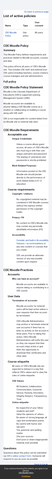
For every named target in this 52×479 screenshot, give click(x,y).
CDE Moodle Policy (26, 473)
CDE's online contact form (19, 456)
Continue (26, 476)
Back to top (40, 464)
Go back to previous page (36, 11)
